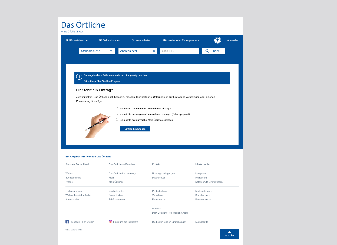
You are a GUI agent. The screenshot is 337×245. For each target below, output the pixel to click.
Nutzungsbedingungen (163, 173)
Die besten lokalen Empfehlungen (169, 222)
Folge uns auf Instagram (125, 222)
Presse (69, 182)
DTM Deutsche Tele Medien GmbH (170, 212)
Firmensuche (158, 199)
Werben (69, 173)
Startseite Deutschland (77, 164)
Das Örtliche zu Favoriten (122, 164)
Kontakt (156, 164)
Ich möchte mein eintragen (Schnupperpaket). (155, 114)
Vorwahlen (157, 195)
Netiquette (200, 173)
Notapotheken (143, 40)
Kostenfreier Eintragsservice (183, 40)
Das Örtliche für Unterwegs (122, 173)
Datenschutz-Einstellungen (209, 182)
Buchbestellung (73, 177)
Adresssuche (72, 199)
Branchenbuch (202, 195)
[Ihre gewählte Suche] (97, 51)
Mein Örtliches (116, 182)
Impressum (201, 177)
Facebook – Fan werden (82, 222)
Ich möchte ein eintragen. (146, 108)
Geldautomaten (111, 40)
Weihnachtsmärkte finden (78, 195)
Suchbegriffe (201, 222)
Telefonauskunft (117, 199)
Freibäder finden (73, 191)
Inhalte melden (202, 164)
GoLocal (156, 208)
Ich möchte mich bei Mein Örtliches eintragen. (146, 120)
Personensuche (203, 199)
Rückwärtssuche (78, 40)
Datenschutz (158, 177)
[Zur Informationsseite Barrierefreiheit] (217, 40)
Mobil (111, 177)
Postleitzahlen (159, 191)
